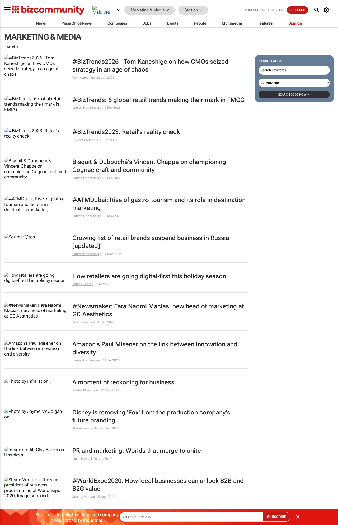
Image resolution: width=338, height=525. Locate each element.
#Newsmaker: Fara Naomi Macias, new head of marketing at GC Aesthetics (158, 310)
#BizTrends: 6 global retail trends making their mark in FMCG (158, 99)
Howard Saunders (85, 140)
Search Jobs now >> (294, 94)
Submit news (255, 10)
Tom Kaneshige (83, 77)
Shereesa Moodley (85, 428)
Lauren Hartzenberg (86, 108)
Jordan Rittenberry (85, 390)
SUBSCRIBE (276, 517)
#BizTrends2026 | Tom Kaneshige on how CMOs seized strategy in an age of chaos (150, 65)
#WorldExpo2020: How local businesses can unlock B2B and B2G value (158, 484)
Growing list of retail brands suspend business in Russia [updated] (150, 241)
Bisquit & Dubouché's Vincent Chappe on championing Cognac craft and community (149, 165)
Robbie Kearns (82, 284)
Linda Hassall (82, 459)
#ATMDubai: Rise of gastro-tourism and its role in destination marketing (159, 203)
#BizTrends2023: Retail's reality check (126, 131)
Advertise (275, 10)
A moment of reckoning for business (123, 382)
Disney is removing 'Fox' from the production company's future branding (151, 416)
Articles (12, 47)
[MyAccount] (327, 10)
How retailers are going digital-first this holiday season (149, 276)
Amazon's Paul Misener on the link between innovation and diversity (154, 348)
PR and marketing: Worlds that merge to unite (136, 450)
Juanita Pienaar (83, 322)
